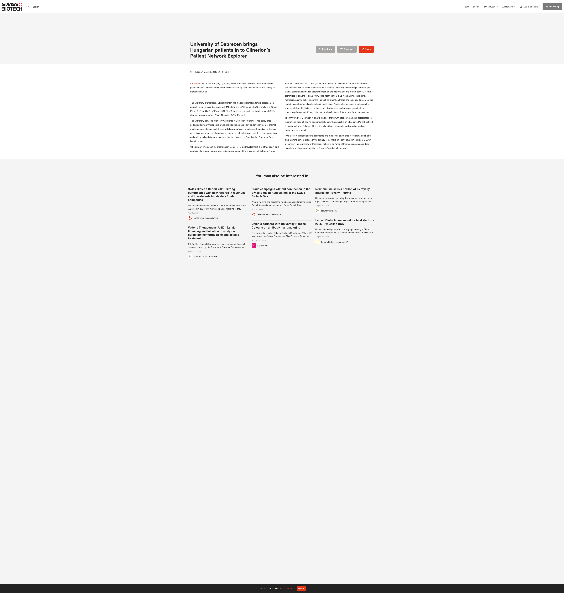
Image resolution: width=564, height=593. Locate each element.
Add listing (554, 6)
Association (507, 6)
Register (536, 6)
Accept (301, 588)
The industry (489, 6)
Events (476, 6)
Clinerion (194, 83)
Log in (526, 6)
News (466, 6)
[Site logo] (12, 6)
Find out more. (287, 588)
